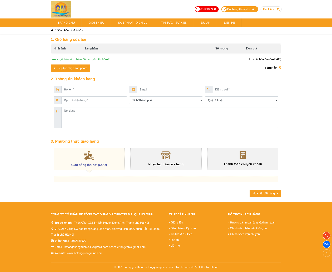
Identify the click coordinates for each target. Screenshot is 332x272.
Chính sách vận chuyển (245, 234)
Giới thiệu (177, 222)
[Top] (326, 253)
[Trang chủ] (52, 30)
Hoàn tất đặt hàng (264, 193)
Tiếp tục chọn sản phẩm (71, 68)
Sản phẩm (63, 30)
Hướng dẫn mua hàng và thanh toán (252, 222)
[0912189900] (326, 235)
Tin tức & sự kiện (181, 234)
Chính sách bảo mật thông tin (248, 228)
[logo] (61, 9)
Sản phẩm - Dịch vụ (183, 228)
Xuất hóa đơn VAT (264, 59)
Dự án (175, 239)
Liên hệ (175, 245)
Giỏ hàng (79, 30)
